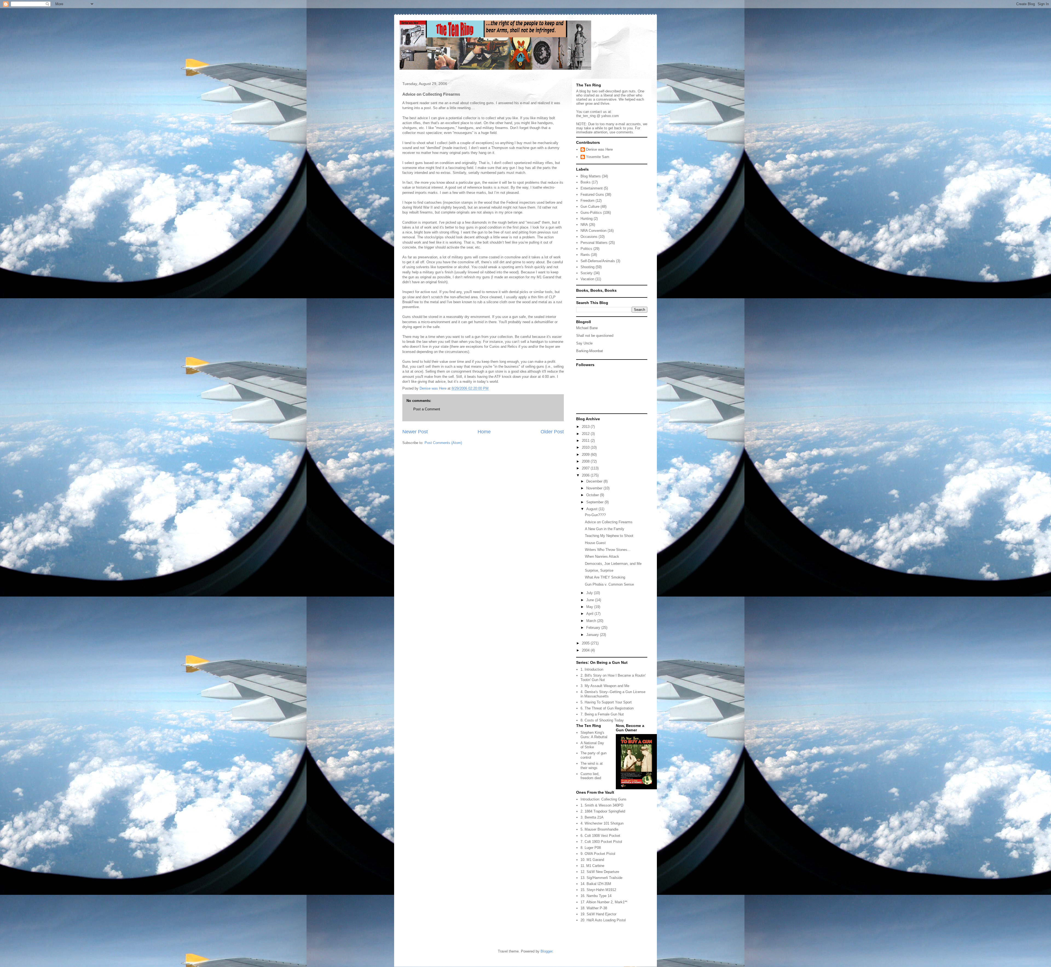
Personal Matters (594, 243)
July (590, 593)
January (593, 635)
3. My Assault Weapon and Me (605, 686)
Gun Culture (590, 206)
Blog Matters (591, 176)
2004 (586, 650)
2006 (586, 475)
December (595, 481)
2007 (586, 468)
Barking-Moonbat (589, 351)
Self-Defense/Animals (598, 261)
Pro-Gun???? (595, 515)
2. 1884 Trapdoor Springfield (603, 811)
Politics (586, 249)
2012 (586, 434)
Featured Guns (592, 194)
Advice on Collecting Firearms (609, 522)
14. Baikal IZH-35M (596, 884)
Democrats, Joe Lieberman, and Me (613, 564)
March (591, 621)
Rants (585, 255)
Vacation (587, 279)
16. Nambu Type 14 (596, 896)
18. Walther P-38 (594, 908)
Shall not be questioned (594, 336)
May (590, 607)
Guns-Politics (591, 213)
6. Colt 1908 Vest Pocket (600, 836)
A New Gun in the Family (604, 529)
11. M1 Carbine (592, 866)
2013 (586, 427)
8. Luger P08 (591, 848)
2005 (586, 643)
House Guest (595, 543)
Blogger (546, 951)
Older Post (552, 431)
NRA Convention (594, 231)
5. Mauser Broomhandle (599, 829)
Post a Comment (426, 409)
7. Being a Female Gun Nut (602, 714)
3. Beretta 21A (592, 817)
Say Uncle (584, 343)
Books (586, 182)
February (593, 628)
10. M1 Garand (592, 860)
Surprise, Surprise (599, 570)
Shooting (587, 267)
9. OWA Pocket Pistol (598, 854)
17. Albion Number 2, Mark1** (604, 902)
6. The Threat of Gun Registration (607, 708)
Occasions (589, 237)
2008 (586, 461)
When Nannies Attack (602, 556)
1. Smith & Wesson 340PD (602, 805)
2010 (586, 447)
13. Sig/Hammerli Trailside (601, 878)
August (592, 509)
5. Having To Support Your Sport (606, 702)
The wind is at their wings (592, 765)
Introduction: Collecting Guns (603, 799)
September (595, 502)
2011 (586, 441)
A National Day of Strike (592, 745)
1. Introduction (592, 669)
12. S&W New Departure (600, 872)
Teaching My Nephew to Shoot (609, 536)
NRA (584, 225)
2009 (586, 454)
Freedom (587, 200)
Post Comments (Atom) (443, 443)
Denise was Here (599, 149)
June (590, 600)
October (593, 495)
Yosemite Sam (597, 157)
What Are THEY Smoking (605, 577)
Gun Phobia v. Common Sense (609, 584)
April (590, 614)
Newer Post (415, 431)
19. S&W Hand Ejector (598, 914)
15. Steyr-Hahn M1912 (598, 890)
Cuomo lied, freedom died (591, 776)
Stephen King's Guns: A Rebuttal (594, 735)
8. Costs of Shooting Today (602, 720)
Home (484, 431)
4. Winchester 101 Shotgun (602, 823)
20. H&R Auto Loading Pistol (603, 920)
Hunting (587, 219)
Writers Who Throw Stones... (608, 550)
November (595, 488)
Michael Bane (587, 328)
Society (587, 273)
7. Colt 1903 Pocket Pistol (601, 842)
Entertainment (592, 188)
